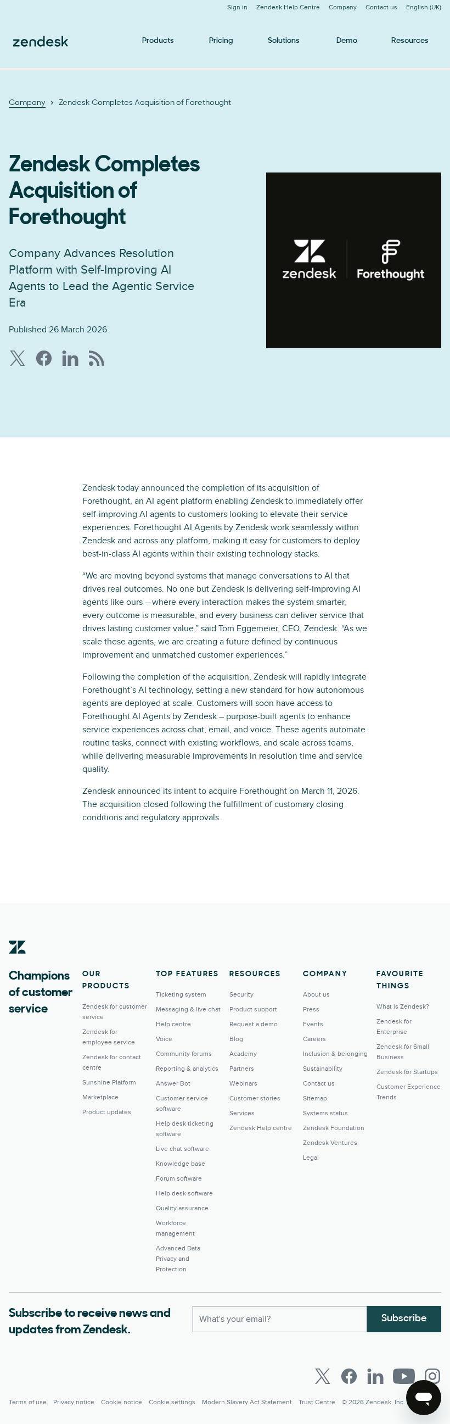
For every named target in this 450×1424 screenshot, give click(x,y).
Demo (346, 41)
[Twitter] (322, 1376)
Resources (410, 41)
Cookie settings (172, 1402)
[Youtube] (404, 1376)
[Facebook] (349, 1376)
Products (158, 41)
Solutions (284, 41)
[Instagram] (432, 1376)
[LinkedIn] (375, 1376)
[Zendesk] (17, 964)
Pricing (221, 41)
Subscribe (404, 1319)
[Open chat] (423, 1397)
